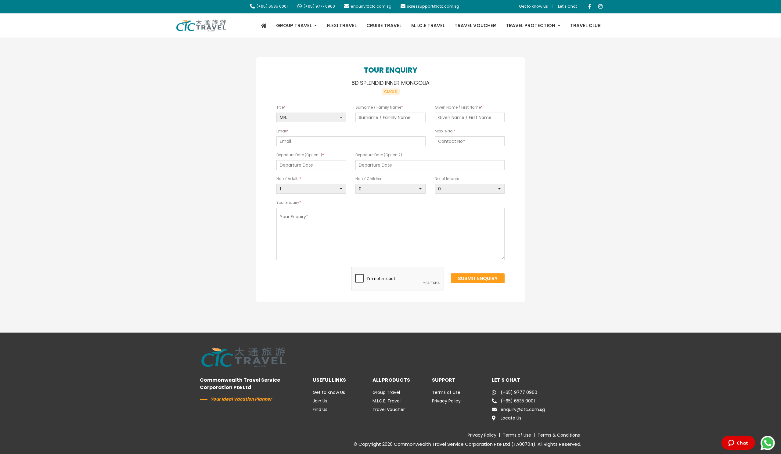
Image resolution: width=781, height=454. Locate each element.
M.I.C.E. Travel (387, 401)
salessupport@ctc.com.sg (433, 6)
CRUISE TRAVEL (383, 25)
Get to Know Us (329, 392)
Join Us (320, 401)
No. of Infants (447, 178)
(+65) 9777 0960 (319, 6)
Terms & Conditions (559, 435)
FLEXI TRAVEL (342, 25)
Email (281, 131)
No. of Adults (288, 178)
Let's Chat (567, 6)
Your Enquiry (287, 202)
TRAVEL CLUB (585, 25)
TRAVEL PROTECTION (530, 25)
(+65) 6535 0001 (272, 6)
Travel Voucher (389, 409)
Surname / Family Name (378, 107)
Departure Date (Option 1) (299, 154)
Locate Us (511, 418)
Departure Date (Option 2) (378, 154)
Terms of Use (446, 392)
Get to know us (533, 6)
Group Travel (386, 392)
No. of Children (369, 178)
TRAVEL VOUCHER (475, 25)
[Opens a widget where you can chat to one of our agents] (738, 443)
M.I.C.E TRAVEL (428, 25)
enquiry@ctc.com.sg (371, 6)
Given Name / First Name (458, 107)
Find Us (320, 409)
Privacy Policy (446, 401)
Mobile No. (444, 131)
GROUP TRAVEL (294, 25)
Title (280, 107)
